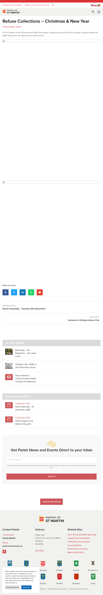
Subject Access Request (57, 589)
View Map (39, 550)
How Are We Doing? (51, 501)
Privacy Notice (39, 589)
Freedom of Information (78, 589)
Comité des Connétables (79, 538)
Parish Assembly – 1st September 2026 (24, 408)
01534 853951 (12, 5)
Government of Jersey (78, 548)
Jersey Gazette (74, 545)
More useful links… (76, 552)
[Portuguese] (98, 5)
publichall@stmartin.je (37, 5)
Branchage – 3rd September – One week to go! (25, 353)
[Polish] (95, 5)
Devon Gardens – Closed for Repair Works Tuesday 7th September (25, 378)
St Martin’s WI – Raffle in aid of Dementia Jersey (26, 366)
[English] (92, 5)
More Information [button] (13, 587)
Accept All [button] (26, 587)
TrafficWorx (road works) (78, 541)
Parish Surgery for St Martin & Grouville (24, 422)
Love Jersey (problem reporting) (82, 534)
